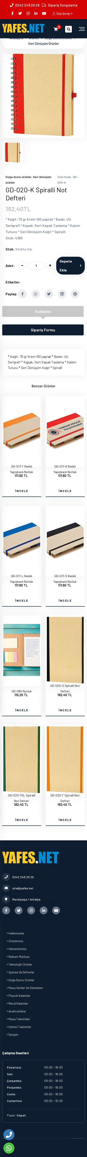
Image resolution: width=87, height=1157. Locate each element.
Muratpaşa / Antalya (26, 899)
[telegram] (20, 13)
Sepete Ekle (66, 265)
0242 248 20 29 (27, 5)
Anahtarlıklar (17, 1011)
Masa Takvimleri (19, 1019)
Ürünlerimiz (15, 941)
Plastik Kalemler (19, 995)
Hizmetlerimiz (17, 949)
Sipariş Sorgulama (62, 5)
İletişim (13, 1034)
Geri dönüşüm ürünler (43, 43)
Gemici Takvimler (19, 1027)
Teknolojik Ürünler (20, 964)
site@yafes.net (22, 888)
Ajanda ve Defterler (21, 972)
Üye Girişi (63, 13)
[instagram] (28, 13)
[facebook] (12, 13)
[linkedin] (36, 13)
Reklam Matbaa (18, 956)
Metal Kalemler (18, 1003)
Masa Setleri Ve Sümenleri (25, 988)
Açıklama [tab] (43, 311)
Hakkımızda (16, 933)
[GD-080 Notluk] (21, 682)
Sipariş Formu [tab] (43, 329)
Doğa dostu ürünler (18, 177)
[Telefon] (8, 1134)
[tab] (12, 152)
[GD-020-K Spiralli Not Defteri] (43, 135)
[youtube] (44, 13)
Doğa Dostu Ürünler (21, 980)
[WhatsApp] (8, 1148)
